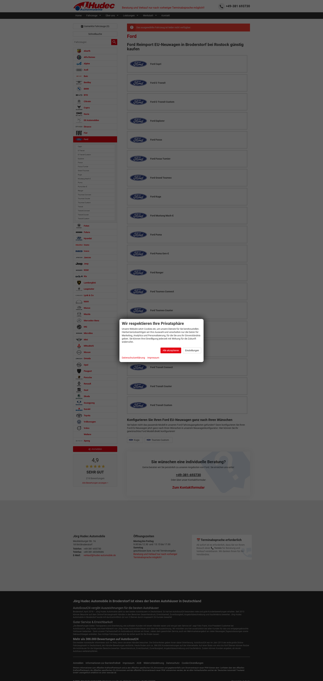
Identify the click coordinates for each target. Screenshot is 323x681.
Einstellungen (192, 350)
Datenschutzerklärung (133, 357)
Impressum (153, 357)
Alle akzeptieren (171, 350)
